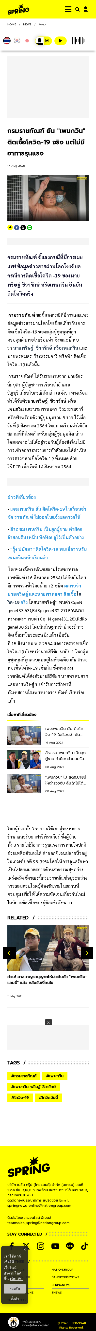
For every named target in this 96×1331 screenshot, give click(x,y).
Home (11, 24)
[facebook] (16, 227)
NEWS (27, 24)
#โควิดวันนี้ (48, 1098)
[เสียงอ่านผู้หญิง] (43, 40)
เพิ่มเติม (16, 1278)
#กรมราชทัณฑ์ (23, 1076)
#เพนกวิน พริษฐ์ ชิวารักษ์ (33, 1087)
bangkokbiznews (65, 1277)
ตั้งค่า (15, 1299)
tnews (57, 1292)
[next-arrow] (87, 953)
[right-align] (76, 9)
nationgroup (62, 1269)
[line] (29, 227)
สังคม (42, 24)
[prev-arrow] (9, 953)
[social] (40, 1246)
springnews (61, 1285)
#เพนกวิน (55, 1076)
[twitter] (23, 227)
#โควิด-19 (20, 1098)
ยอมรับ (15, 1289)
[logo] (18, 9)
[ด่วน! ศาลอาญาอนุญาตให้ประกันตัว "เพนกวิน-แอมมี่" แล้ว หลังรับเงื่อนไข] (48, 948)
